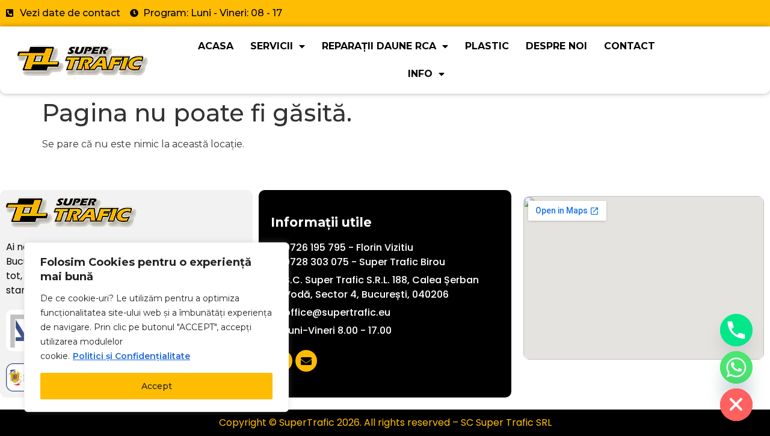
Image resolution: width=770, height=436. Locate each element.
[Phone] (736, 330)
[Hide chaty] (736, 404)
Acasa (215, 46)
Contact (629, 46)
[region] (156, 327)
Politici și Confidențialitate (131, 356)
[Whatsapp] (736, 367)
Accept (156, 386)
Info (420, 73)
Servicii (271, 46)
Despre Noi (556, 46)
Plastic (487, 46)
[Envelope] (306, 361)
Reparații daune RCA (379, 46)
